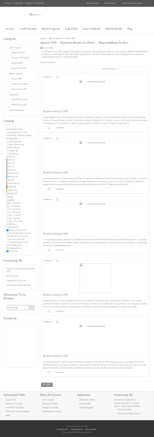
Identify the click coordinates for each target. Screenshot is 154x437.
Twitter (13, 422)
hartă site (18, 3)
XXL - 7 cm (14, 215)
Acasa (43, 38)
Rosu (11, 163)
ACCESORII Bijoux (17, 110)
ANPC (8, 415)
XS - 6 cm (14, 218)
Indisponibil (15, 248)
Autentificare (110, 3)
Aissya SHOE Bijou (19, 83)
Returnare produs (50, 407)
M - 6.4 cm (14, 203)
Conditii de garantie (15, 407)
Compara (47, 77)
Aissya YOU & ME (19, 89)
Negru (12, 186)
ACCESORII (15, 141)
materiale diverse (18, 236)
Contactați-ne (77, 429)
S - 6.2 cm (14, 209)
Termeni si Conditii (14, 403)
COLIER (13, 153)
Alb (10, 196)
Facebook (10, 318)
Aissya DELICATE (18, 68)
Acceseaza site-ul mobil (77, 426)
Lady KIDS (71, 28)
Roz (11, 179)
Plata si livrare (50, 395)
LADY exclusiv (28, 28)
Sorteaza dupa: (109, 68)
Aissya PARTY (17, 63)
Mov (11, 166)
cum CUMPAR (91, 28)
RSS (20, 422)
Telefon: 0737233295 (34, 3)
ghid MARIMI (113, 28)
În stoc (13, 251)
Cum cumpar (48, 399)
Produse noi (62, 429)
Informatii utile (14, 395)
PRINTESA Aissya (19, 104)
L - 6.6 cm (14, 206)
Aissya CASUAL (18, 52)
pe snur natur (16, 239)
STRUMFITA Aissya (19, 99)
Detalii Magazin (86, 407)
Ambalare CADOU (87, 399)
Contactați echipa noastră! (18, 285)
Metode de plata (50, 403)
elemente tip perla (18, 242)
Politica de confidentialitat (17, 411)
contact (8, 3)
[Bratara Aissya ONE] (95, 94)
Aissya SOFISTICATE (20, 57)
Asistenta (83, 395)
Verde (12, 169)
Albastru (13, 176)
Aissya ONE (16, 78)
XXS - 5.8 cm (15, 221)
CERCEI (13, 150)
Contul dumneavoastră (132, 3)
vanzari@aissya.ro (132, 413)
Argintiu (12, 193)
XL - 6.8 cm (15, 212)
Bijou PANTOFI (16, 144)
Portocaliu (13, 183)
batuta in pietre (17, 230)
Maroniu (13, 173)
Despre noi (11, 399)
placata (13, 227)
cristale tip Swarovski (20, 233)
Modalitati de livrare (51, 411)
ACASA (9, 28)
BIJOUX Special (51, 28)
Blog (129, 28)
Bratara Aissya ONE (55, 111)
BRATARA (14, 147)
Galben (12, 190)
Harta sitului (90, 429)
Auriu (11, 159)
